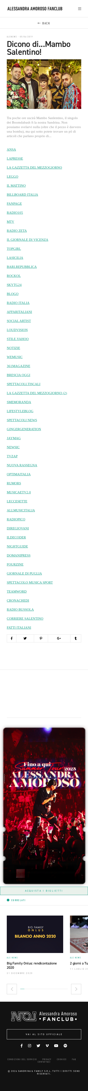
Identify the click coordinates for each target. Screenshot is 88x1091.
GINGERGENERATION (24, 429)
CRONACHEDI (18, 600)
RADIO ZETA (17, 230)
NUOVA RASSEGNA (22, 465)
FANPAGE (14, 203)
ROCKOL (14, 276)
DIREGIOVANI (18, 528)
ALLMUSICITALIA (21, 510)
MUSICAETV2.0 (19, 492)
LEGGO (12, 176)
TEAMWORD (17, 591)
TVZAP (12, 456)
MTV (10, 221)
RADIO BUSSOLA (20, 609)
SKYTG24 (14, 285)
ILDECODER (16, 537)
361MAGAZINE (18, 366)
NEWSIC (13, 447)
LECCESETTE (17, 501)
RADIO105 (15, 212)
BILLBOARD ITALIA (22, 194)
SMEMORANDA (19, 402)
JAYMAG (14, 438)
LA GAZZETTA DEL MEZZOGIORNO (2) (37, 393)
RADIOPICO (16, 519)
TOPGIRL (14, 249)
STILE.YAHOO (18, 339)
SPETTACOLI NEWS (22, 420)
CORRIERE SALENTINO (25, 618)
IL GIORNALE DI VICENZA (27, 240)
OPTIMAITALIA (19, 474)
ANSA (11, 149)
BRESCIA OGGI (18, 375)
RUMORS (14, 483)
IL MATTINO (16, 185)
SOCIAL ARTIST (19, 321)
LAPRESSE (15, 158)
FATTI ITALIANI (19, 627)
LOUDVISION (17, 330)
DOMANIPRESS (18, 555)
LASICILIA (15, 258)
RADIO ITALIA (18, 303)
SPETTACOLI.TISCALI (23, 384)
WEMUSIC (15, 357)
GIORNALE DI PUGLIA (24, 573)
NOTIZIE (13, 348)
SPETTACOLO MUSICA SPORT (30, 582)
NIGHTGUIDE (17, 546)
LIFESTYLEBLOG (20, 411)
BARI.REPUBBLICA (22, 267)
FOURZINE (15, 564)
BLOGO (13, 294)
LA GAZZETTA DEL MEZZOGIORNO (34, 167)
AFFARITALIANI (19, 312)
